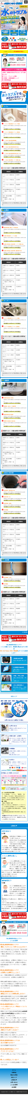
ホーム (14, 1070)
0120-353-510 (4, 964)
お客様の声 (14, 1080)
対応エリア (14, 1077)
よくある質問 (14, 1084)
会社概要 (14, 1087)
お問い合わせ (14, 1082)
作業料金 (14, 1072)
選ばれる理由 (14, 1075)
